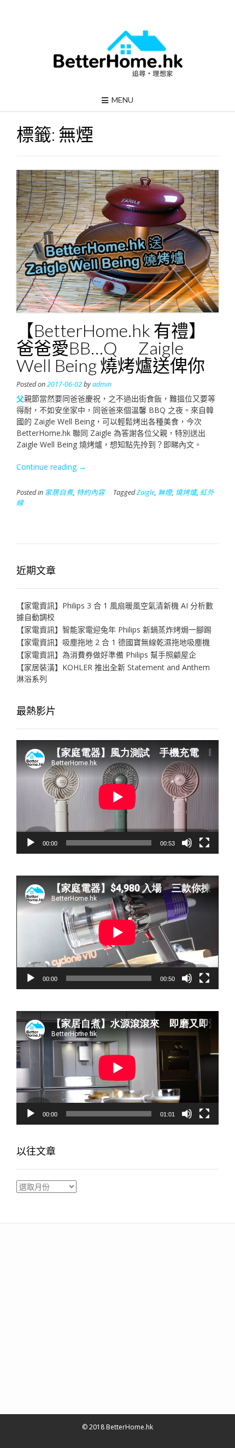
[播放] (30, 842)
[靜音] (186, 842)
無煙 (165, 492)
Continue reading (51, 467)
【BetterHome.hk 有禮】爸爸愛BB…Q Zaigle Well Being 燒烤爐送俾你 (111, 348)
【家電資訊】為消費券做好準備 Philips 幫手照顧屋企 (106, 654)
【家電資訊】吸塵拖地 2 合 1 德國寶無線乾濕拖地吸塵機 (113, 642)
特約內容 (91, 492)
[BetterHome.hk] (117, 54)
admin (101, 384)
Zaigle (146, 492)
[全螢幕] (204, 842)
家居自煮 (59, 492)
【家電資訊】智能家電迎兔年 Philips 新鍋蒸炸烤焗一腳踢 (114, 629)
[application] (117, 797)
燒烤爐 (186, 492)
